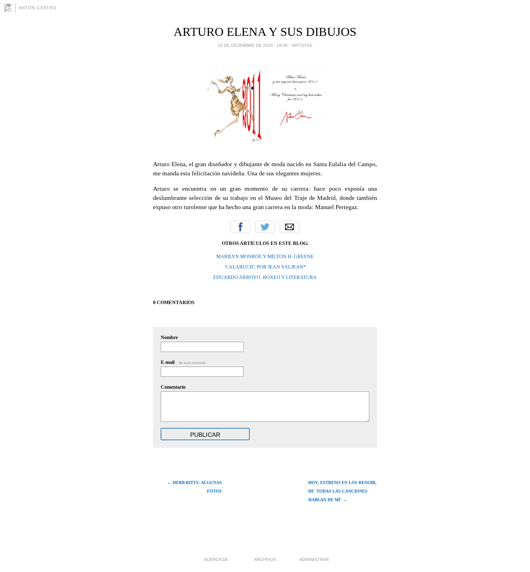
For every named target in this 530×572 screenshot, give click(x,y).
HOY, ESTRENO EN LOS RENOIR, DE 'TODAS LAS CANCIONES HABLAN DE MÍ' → (342, 491)
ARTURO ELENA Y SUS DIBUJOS (265, 32)
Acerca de (216, 559)
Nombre (169, 337)
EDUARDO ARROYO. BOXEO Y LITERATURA (265, 277)
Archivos (265, 559)
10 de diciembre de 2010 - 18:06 (253, 45)
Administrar (314, 559)
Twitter (265, 227)
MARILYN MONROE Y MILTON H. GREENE (265, 256)
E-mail (183, 362)
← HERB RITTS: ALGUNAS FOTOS (194, 487)
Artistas (302, 45)
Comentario (173, 387)
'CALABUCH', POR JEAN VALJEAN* (265, 266)
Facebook (240, 227)
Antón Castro (37, 7)
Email (289, 227)
